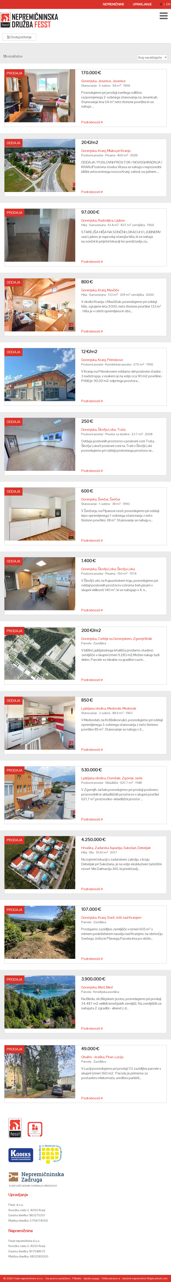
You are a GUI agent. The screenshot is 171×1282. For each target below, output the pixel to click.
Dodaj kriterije (21, 37)
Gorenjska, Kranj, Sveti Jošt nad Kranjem (111, 917)
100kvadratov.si (111, 1278)
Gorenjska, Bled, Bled (97, 987)
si (161, 4)
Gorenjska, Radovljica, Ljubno (103, 220)
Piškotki (76, 1278)
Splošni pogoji (91, 1278)
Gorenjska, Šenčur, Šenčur (100, 499)
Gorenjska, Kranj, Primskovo (102, 359)
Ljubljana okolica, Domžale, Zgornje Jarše (111, 778)
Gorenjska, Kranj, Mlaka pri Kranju (105, 150)
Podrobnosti (91, 122)
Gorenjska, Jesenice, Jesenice (103, 81)
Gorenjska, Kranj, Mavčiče (100, 290)
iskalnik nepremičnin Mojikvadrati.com (145, 1278)
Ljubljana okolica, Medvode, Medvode (108, 708)
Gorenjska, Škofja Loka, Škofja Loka (108, 569)
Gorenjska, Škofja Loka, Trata (103, 429)
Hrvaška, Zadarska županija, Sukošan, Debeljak (116, 847)
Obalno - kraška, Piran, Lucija (102, 1057)
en (168, 4)
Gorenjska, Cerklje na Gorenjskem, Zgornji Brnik (116, 638)
